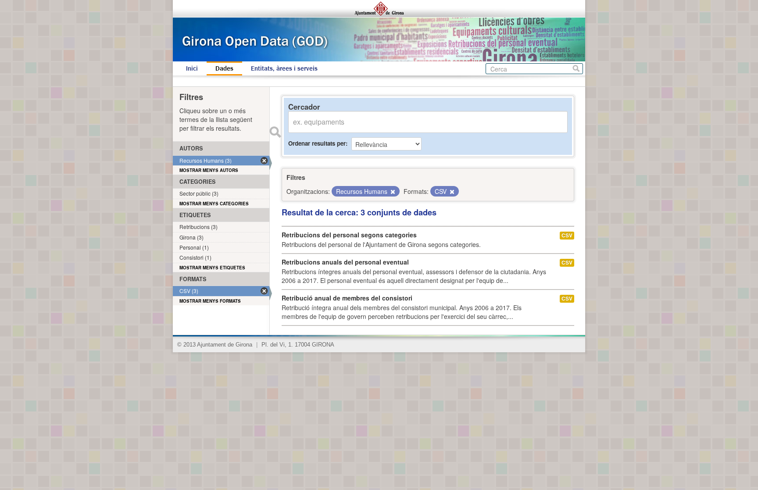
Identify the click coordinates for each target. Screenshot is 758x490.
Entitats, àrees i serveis (284, 68)
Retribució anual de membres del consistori (347, 297)
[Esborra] (392, 191)
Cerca (576, 68)
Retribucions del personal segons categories (349, 234)
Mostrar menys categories (214, 203)
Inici (192, 68)
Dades (224, 68)
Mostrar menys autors (208, 170)
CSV (566, 235)
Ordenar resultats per (317, 143)
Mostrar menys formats (210, 301)
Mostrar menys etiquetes (212, 268)
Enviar (275, 132)
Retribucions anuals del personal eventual (345, 262)
